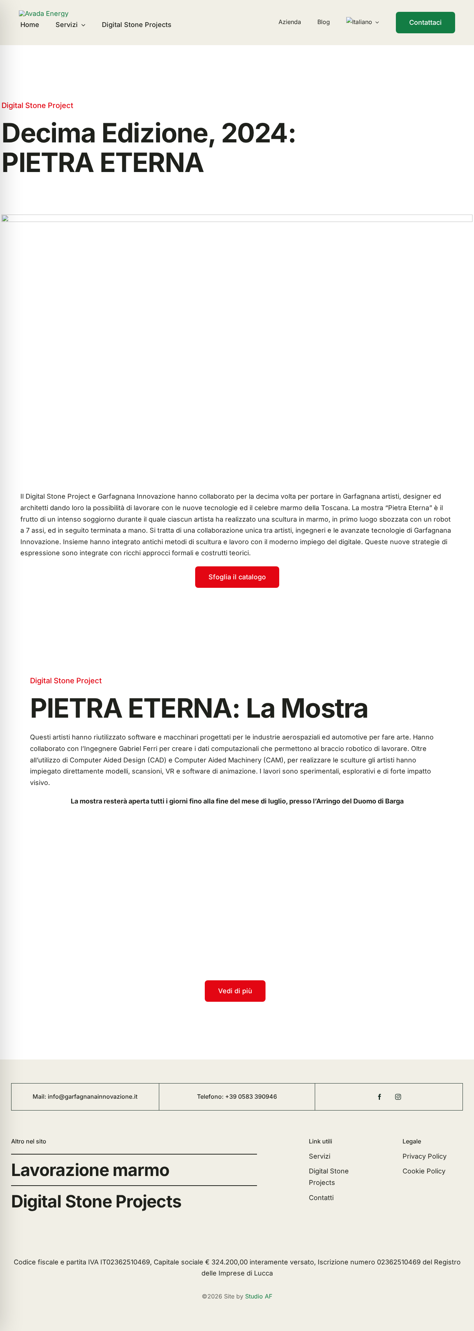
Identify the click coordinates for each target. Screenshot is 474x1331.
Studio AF (258, 1296)
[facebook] (379, 1097)
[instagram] (398, 1097)
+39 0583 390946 (251, 1096)
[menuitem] (362, 22)
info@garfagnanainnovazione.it (92, 1096)
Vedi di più (235, 991)
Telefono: (211, 1096)
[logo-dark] (44, 13)
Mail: (40, 1096)
